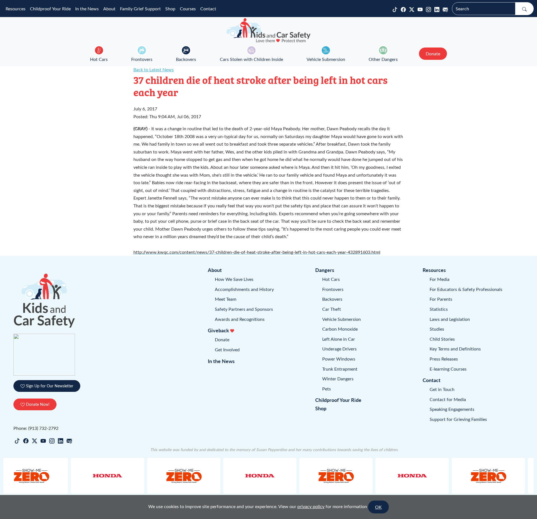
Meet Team (225, 299)
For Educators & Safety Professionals (466, 289)
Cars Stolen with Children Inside (251, 59)
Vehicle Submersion (326, 59)
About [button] (109, 8)
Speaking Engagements (452, 409)
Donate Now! (37, 404)
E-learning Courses (448, 369)
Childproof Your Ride (50, 8)
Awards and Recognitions (240, 319)
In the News (87, 8)
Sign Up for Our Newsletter (49, 385)
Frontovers (141, 59)
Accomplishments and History (244, 289)
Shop (170, 8)
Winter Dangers (338, 378)
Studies (437, 329)
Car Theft (331, 309)
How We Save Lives (234, 279)
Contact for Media (448, 399)
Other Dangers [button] (383, 59)
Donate (222, 339)
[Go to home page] (268, 30)
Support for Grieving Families (458, 419)
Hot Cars (99, 59)
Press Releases (444, 359)
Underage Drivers (339, 349)
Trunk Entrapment (339, 369)
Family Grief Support (140, 8)
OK (378, 507)
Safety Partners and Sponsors (244, 309)
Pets (326, 389)
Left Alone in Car (338, 339)
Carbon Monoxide (340, 329)
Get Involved (227, 349)
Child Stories (442, 339)
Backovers (186, 59)
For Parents (441, 299)
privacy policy (310, 506)
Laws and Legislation (450, 319)
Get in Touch (442, 389)
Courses (188, 8)
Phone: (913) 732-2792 (35, 428)
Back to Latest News (153, 69)
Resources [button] (15, 8)
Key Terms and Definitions (455, 349)
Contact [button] (208, 8)
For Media (439, 279)
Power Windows (338, 359)
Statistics (439, 309)
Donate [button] (433, 53)
